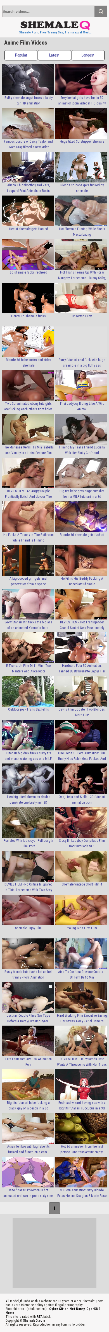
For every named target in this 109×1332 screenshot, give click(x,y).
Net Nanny (77, 1309)
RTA (39, 1317)
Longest (88, 55)
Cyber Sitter (58, 1309)
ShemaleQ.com (34, 1321)
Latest (54, 55)
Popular (21, 55)
